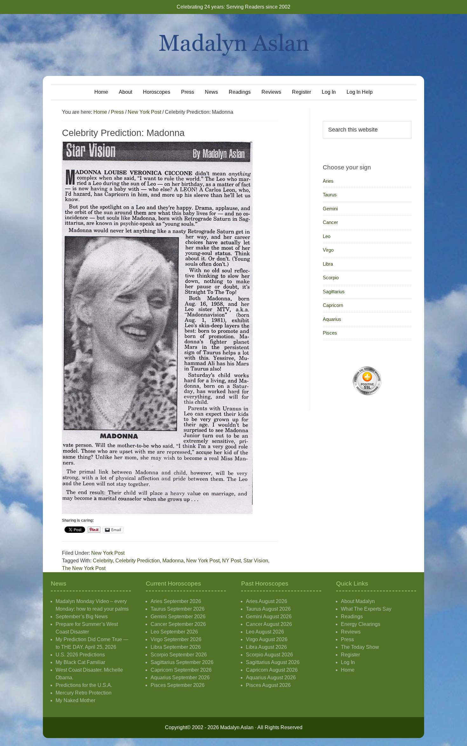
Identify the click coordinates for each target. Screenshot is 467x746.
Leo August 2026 (265, 631)
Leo (326, 236)
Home (348, 670)
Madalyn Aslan (233, 45)
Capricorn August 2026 (272, 670)
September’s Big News (82, 616)
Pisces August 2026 (268, 685)
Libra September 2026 (176, 647)
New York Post (108, 553)
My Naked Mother (75, 700)
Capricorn (333, 305)
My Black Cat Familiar (80, 662)
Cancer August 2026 (269, 624)
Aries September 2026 (176, 601)
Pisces (330, 333)
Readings (352, 616)
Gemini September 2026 (178, 616)
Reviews (351, 631)
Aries (328, 181)
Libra (328, 264)
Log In (348, 662)
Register (350, 654)
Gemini (330, 208)
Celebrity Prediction (137, 560)
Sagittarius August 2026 (273, 662)
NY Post (231, 560)
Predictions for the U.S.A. (84, 685)
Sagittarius (334, 291)
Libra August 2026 (266, 647)
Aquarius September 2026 (180, 677)
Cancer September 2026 (178, 624)
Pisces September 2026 (178, 685)
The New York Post (83, 568)
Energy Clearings (360, 624)
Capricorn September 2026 (181, 670)
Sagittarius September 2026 (182, 662)
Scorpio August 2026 (269, 654)
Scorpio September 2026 (179, 654)
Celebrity (103, 560)
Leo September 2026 (174, 631)
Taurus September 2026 (178, 609)
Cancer (330, 222)
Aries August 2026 (266, 601)
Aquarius (332, 319)
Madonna (173, 560)
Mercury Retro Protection (84, 692)
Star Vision (255, 560)
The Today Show (360, 647)
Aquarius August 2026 (271, 677)
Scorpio (331, 277)
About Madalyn (358, 601)
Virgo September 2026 (176, 639)
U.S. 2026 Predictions (80, 654)
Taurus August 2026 (268, 609)
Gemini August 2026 (269, 616)
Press (347, 639)
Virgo (328, 250)
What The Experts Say (366, 609)
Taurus (330, 194)
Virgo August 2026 (267, 639)
